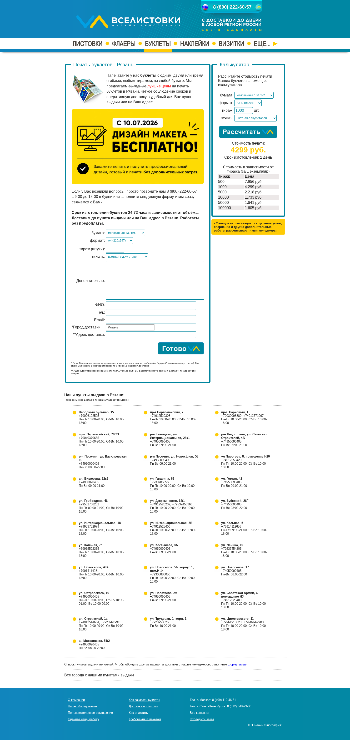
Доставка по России (143, 706)
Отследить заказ (202, 719)
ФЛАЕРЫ (123, 43)
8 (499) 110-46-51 (224, 700)
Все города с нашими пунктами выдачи (99, 675)
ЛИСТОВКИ (88, 43)
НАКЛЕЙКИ (194, 43)
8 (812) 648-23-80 (239, 706)
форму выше (237, 664)
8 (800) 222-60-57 (232, 7)
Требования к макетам (145, 719)
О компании (76, 700)
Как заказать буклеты (144, 700)
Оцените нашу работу (83, 719)
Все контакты (199, 713)
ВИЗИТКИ (231, 43)
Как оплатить (138, 713)
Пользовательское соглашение (90, 713)
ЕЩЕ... (263, 43)
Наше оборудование (82, 706)
